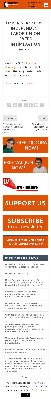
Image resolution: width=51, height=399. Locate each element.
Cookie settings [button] (39, 390)
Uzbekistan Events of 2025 (17, 273)
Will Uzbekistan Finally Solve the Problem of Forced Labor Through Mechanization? (25, 316)
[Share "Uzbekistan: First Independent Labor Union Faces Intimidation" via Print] (42, 105)
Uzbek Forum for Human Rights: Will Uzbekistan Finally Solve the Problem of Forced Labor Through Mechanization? (24, 282)
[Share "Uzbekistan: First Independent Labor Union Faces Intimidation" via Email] (36, 105)
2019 (40, 243)
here (31, 83)
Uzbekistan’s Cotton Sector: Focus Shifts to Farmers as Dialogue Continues (24, 265)
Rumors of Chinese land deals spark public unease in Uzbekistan (25, 350)
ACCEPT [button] (25, 394)
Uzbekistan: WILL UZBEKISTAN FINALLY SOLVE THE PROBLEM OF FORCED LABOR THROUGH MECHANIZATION (23, 305)
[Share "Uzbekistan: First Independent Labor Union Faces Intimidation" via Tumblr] (20, 105)
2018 (31, 243)
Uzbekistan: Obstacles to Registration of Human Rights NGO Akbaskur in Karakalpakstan (24, 340)
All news (25, 377)
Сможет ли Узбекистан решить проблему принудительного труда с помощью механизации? (23, 294)
